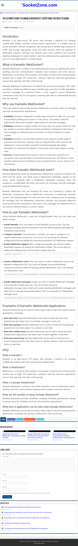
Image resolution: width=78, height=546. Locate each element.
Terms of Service (46, 541)
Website (4, 487)
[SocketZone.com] (39, 4)
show (21, 27)
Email (4, 480)
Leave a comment (20, 21)
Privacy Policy (36, 541)
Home (3, 13)
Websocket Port (11, 13)
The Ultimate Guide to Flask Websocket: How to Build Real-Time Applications (26, 528)
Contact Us (28, 541)
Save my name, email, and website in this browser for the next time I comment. (27, 493)
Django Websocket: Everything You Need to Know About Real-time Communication (38, 435)
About (21, 541)
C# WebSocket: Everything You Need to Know (17, 523)
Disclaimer (55, 541)
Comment (5, 456)
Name (4, 474)
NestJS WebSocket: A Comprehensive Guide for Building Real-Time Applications (64, 435)
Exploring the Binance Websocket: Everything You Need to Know (13, 435)
